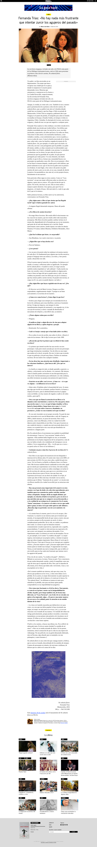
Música (20, 739)
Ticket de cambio (64, 722)
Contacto (51, 822)
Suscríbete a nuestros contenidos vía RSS (48, 842)
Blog (20, 758)
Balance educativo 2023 (47, 792)
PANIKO (48, 0)
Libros (63, 739)
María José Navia (45, 26)
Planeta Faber (22, 772)
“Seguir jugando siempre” (26, 753)
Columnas (42, 779)
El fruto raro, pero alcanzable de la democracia (69, 753)
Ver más (32, 831)
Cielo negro (33, 825)
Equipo (50, 827)
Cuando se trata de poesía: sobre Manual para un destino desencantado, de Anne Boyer (69, 773)
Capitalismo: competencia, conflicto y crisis (26, 793)
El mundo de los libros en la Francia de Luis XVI (47, 772)
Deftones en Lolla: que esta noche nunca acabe (47, 753)
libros (48, 14)
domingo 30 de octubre (38, 713)
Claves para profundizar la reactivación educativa (68, 812)
